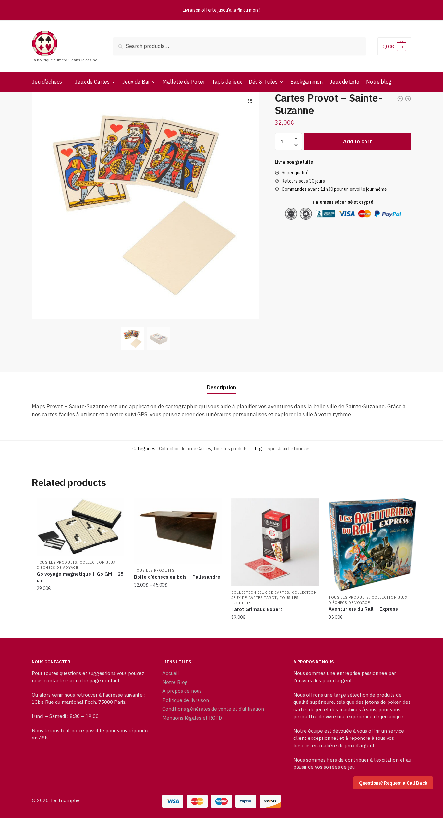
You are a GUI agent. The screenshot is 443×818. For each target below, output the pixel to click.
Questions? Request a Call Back (393, 783)
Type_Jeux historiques (288, 449)
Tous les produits (230, 449)
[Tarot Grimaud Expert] (275, 542)
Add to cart (357, 141)
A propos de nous (182, 691)
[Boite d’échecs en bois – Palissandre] (178, 531)
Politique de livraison (185, 700)
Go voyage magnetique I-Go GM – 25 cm (80, 577)
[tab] (221, 382)
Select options (177, 630)
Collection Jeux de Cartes (185, 449)
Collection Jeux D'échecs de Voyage (76, 565)
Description (221, 387)
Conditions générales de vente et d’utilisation (213, 709)
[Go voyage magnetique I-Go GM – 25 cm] (80, 527)
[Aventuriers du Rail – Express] (372, 544)
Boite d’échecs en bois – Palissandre (177, 577)
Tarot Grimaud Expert (256, 609)
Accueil (170, 673)
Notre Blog (175, 682)
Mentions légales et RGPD (192, 718)
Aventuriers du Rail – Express (363, 609)
